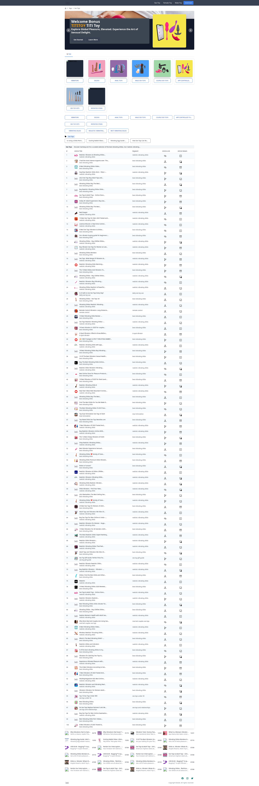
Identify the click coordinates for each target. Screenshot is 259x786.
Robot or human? (85, 466)
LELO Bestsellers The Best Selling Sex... (92, 494)
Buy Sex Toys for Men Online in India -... (92, 517)
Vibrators (75, 80)
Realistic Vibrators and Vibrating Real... (92, 684)
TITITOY (78, 25)
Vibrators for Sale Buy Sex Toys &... (91, 656)
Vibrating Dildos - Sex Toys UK (89, 299)
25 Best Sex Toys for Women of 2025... (92, 506)
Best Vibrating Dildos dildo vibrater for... (93, 604)
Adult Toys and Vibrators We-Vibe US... (92, 512)
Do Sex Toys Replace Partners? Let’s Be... (92, 707)
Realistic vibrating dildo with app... (91, 345)
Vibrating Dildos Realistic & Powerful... (92, 287)
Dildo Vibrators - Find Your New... (90, 489)
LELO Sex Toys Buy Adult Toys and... (91, 178)
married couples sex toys (87, 623)
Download (188, 3)
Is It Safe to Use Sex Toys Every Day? (91, 293)
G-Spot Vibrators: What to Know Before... (93, 333)
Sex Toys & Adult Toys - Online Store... (92, 195)
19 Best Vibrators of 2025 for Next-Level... (93, 379)
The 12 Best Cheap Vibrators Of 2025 (91, 437)
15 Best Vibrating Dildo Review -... (90, 316)
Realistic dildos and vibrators (89, 644)
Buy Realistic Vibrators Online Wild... (91, 431)
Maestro (82, 581)
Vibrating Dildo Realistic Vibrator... (90, 483)
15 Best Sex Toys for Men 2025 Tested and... (94, 218)
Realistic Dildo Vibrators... (88, 540)
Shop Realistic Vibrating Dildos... (90, 443)
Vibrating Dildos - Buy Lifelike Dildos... (92, 241)
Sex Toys (77, 8)
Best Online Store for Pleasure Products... (93, 373)
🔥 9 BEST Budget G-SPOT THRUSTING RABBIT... (95, 339)
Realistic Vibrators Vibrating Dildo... (91, 477)
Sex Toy (157, 3)
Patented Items (96, 108)
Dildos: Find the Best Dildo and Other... (92, 575)
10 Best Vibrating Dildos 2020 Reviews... (92, 586)
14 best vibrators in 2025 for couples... (92, 327)
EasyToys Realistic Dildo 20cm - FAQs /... (92, 172)
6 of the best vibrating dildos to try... (91, 650)
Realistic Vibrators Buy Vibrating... (90, 281)
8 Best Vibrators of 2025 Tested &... (91, 725)
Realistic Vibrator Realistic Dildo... (90, 563)
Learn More (93, 40)
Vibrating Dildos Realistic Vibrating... (91, 304)
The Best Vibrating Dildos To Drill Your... (92, 408)
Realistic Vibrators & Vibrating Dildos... (92, 155)
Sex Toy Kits (74, 108)
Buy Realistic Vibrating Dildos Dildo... (91, 189)
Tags (70, 8)
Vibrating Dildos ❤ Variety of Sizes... (91, 454)
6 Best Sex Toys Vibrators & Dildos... (91, 230)
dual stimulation (84, 416)
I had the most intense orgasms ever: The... (94, 160)
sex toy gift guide (85, 560)
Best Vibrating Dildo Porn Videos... (90, 719)
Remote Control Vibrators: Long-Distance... (93, 310)
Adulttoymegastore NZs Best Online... (92, 679)
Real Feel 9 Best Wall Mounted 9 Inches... (93, 391)
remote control (84, 312)
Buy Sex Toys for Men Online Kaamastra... (93, 713)
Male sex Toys (140, 80)
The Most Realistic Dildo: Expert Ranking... (93, 535)
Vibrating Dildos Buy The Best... (90, 184)
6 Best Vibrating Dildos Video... (89, 166)
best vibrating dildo (119, 131)
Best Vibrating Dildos (86, 702)
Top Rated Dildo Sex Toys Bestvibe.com (92, 420)
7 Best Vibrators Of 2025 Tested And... (92, 425)
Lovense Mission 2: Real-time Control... (92, 224)
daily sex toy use (84, 295)
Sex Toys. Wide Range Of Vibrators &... (92, 258)
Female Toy (167, 3)
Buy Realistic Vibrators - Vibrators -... (91, 569)
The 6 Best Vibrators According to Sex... (92, 667)
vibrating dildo (75, 131)
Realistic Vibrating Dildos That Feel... (91, 546)
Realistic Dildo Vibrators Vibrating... (91, 368)
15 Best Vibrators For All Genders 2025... (93, 529)
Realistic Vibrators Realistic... (89, 598)
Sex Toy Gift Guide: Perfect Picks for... (91, 558)
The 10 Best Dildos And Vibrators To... (92, 270)
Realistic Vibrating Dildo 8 (88, 385)
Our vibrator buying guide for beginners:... (94, 235)
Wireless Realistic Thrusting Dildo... (91, 633)
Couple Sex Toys (162, 80)
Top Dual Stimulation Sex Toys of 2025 (92, 414)
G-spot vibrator (84, 335)
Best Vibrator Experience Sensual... (91, 448)
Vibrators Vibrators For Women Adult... (92, 690)
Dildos (96, 80)
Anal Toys (118, 80)
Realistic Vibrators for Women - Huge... (92, 523)
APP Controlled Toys (185, 80)
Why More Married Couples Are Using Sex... (94, 621)
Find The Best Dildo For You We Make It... (93, 402)
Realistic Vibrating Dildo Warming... (91, 264)
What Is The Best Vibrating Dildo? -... (91, 638)
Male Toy (178, 3)
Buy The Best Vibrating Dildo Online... (92, 362)
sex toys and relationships (88, 709)
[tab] (69, 54)
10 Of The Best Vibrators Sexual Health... (93, 356)
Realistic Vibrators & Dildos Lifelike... (91, 471)
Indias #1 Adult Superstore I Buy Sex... (92, 201)
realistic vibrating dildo (98, 131)
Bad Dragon (83, 212)
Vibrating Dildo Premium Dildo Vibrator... (93, 460)
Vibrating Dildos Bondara (87, 253)
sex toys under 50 (85, 698)
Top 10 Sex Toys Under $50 (88, 696)
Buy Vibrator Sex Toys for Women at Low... (93, 247)
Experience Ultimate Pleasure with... (91, 661)
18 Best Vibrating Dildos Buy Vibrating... (92, 350)
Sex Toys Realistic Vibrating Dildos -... (92, 322)
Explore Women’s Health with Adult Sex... (93, 615)
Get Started (78, 40)
